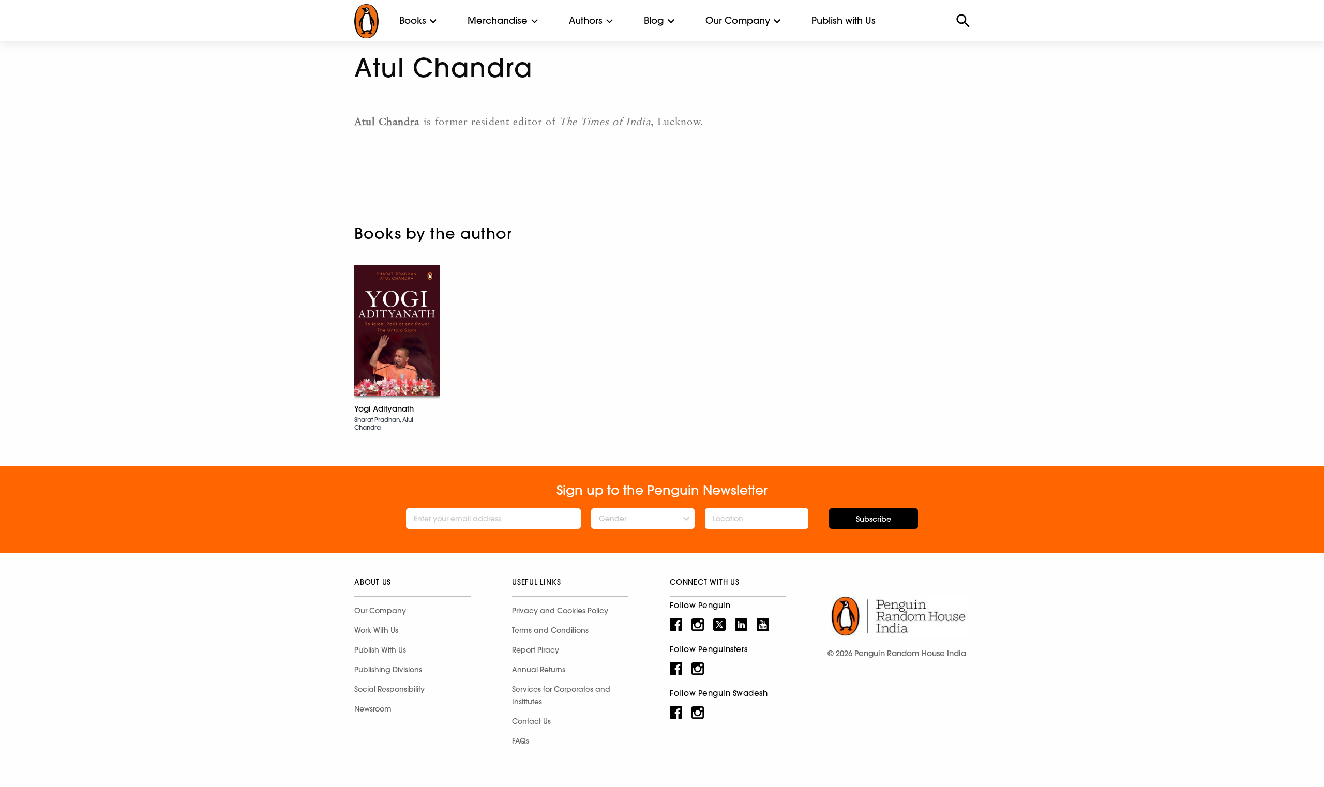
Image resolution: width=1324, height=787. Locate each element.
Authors (586, 20)
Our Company (737, 20)
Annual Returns (538, 669)
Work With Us (376, 630)
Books (412, 20)
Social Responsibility (389, 689)
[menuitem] (413, 20)
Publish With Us (380, 650)
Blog (654, 20)
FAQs (520, 741)
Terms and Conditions (550, 630)
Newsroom (373, 709)
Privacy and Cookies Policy (560, 610)
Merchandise (498, 20)
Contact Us (531, 721)
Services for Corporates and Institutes (561, 695)
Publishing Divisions (388, 669)
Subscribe (873, 519)
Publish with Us (843, 20)
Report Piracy (535, 650)
